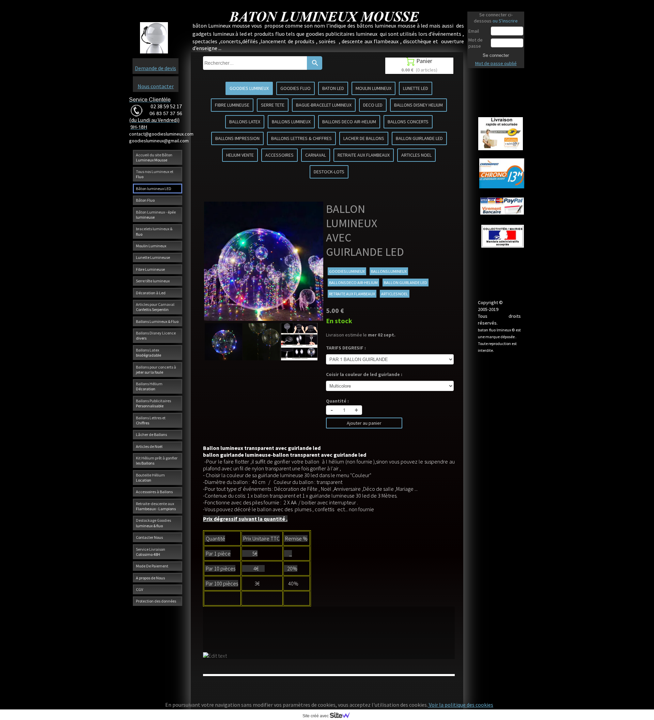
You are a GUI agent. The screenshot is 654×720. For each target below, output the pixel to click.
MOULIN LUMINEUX (373, 88)
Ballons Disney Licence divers (156, 335)
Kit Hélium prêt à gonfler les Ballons (156, 460)
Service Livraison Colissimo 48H (150, 552)
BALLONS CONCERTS (408, 122)
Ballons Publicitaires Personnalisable (153, 403)
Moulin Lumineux (151, 245)
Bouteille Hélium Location (150, 477)
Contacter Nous (149, 537)
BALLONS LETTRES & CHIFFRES (301, 138)
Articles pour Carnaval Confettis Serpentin (155, 307)
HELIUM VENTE (240, 155)
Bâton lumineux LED (153, 188)
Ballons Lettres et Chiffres (151, 420)
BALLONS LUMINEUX (291, 122)
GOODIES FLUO (295, 88)
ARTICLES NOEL (416, 155)
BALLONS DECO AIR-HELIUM (349, 122)
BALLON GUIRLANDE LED (419, 138)
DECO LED (373, 105)
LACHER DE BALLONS (363, 138)
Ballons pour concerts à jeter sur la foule (156, 369)
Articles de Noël (149, 446)
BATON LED (333, 88)
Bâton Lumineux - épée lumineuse (156, 214)
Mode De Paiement (152, 565)
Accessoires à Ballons (154, 491)
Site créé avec (316, 716)
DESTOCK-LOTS (329, 172)
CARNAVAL (315, 155)
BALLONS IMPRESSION (237, 138)
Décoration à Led (151, 292)
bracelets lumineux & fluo (154, 231)
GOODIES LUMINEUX (249, 88)
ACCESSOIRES (279, 155)
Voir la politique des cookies (460, 704)
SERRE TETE (272, 105)
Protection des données (156, 601)
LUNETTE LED (415, 88)
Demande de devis (155, 68)
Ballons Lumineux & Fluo (157, 321)
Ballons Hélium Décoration (149, 386)
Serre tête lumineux (153, 280)
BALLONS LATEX (244, 122)
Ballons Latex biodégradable (148, 352)
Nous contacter (156, 86)
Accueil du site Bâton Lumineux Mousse (154, 157)
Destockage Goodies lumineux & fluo (153, 523)
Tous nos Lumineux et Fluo (154, 174)
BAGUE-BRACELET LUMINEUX (324, 105)
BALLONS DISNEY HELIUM (418, 105)
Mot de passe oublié (496, 63)
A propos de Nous (150, 577)
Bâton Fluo (145, 200)
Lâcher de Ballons (151, 434)
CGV (139, 589)
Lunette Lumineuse (153, 257)
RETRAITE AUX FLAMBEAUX (364, 155)
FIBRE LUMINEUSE (232, 105)
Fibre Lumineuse (150, 269)
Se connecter (496, 55)
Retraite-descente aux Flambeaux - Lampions (156, 506)
